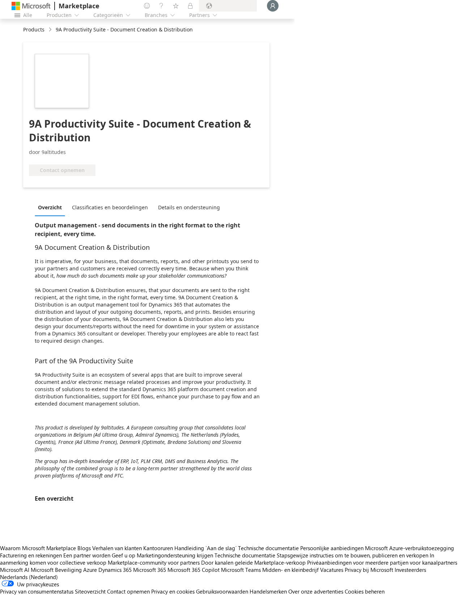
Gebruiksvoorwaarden (222, 591)
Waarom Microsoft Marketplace (38, 548)
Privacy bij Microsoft (369, 569)
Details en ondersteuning (189, 207)
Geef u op (123, 555)
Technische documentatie (268, 548)
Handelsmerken (268, 591)
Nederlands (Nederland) (29, 577)
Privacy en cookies (173, 591)
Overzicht (50, 207)
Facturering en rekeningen (31, 555)
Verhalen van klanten (117, 548)
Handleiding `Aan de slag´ (205, 548)
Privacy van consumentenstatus (36, 591)
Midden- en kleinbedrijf (290, 569)
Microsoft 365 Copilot (193, 569)
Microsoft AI (14, 569)
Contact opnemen (128, 591)
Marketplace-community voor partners (154, 562)
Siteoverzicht (90, 591)
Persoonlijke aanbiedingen (332, 548)
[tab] (52, 207)
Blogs (84, 548)
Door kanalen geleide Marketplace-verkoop (253, 562)
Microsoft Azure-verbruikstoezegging (409, 548)
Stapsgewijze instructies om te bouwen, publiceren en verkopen (352, 555)
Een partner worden (86, 555)
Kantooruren (158, 548)
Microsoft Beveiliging (56, 569)
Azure (90, 569)
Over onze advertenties (315, 591)
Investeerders (410, 569)
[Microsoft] (31, 6)
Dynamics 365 (115, 569)
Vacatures (331, 569)
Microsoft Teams (241, 569)
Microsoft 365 (149, 569)
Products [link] (33, 29)
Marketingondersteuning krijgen (175, 555)
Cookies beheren (365, 591)
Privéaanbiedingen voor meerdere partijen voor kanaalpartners (382, 562)
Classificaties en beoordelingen (110, 207)
